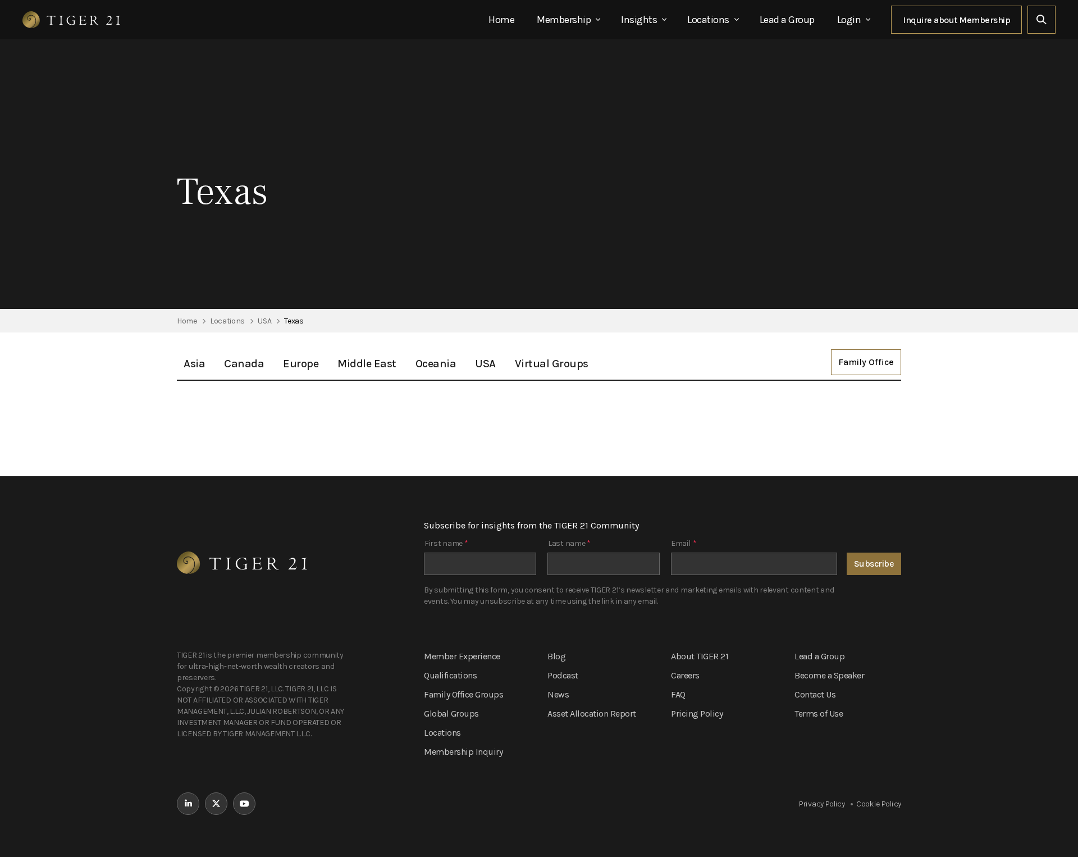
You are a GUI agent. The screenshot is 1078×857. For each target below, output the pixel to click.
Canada (244, 363)
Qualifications (450, 675)
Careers (685, 675)
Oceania (435, 363)
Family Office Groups (463, 694)
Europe (300, 363)
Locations (708, 19)
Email (683, 543)
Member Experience (462, 656)
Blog (556, 656)
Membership (564, 19)
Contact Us (814, 694)
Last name (569, 543)
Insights (639, 19)
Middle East (366, 363)
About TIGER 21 (699, 656)
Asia (194, 363)
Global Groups (451, 713)
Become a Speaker (829, 675)
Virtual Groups (551, 363)
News (558, 694)
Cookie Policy (878, 804)
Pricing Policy (697, 713)
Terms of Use (818, 713)
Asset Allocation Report (591, 713)
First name (446, 543)
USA (485, 363)
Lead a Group (787, 19)
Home (501, 19)
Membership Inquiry (463, 751)
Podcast (562, 675)
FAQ (678, 694)
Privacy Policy (822, 804)
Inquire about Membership (956, 20)
